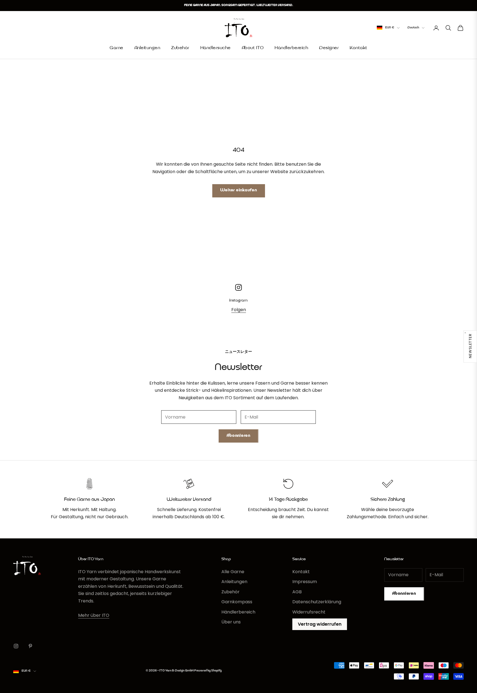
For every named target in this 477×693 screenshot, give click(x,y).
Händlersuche (215, 48)
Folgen (238, 309)
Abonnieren (238, 436)
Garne (116, 48)
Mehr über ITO (93, 615)
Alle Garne (232, 571)
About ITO (253, 48)
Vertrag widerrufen (319, 624)
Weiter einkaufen (238, 190)
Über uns (231, 622)
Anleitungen (147, 48)
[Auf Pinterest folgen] (30, 646)
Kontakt (358, 48)
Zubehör (180, 48)
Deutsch (413, 27)
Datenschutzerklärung (316, 602)
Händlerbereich (291, 48)
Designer (329, 48)
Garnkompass (236, 602)
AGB (297, 592)
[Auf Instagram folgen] (16, 646)
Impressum (304, 581)
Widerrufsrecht (308, 612)
